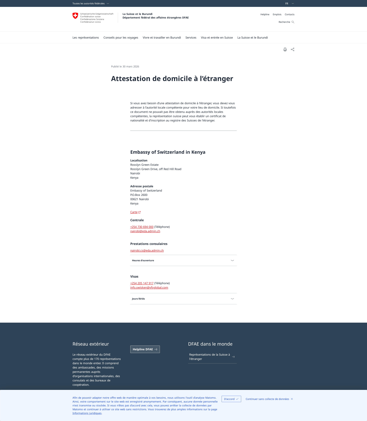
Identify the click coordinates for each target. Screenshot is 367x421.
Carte (133, 212)
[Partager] (292, 49)
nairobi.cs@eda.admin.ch (147, 250)
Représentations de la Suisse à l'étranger (209, 357)
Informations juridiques (87, 413)
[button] (85, 37)
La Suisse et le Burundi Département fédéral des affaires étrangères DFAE (156, 15)
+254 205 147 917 (141, 283)
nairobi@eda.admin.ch (145, 231)
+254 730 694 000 (141, 227)
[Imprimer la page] (285, 49)
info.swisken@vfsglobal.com (149, 287)
